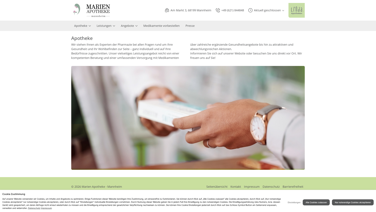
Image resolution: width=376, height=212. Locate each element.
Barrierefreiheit (293, 187)
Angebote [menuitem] (127, 26)
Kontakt (235, 187)
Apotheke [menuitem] (80, 26)
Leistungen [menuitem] (104, 26)
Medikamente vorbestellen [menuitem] (161, 26)
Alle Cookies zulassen (316, 202)
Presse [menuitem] (190, 26)
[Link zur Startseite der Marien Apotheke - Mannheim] (91, 10)
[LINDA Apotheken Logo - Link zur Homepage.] (296, 10)
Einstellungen (294, 202)
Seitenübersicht (217, 187)
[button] (266, 10)
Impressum (252, 187)
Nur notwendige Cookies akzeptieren (353, 202)
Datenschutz (271, 187)
